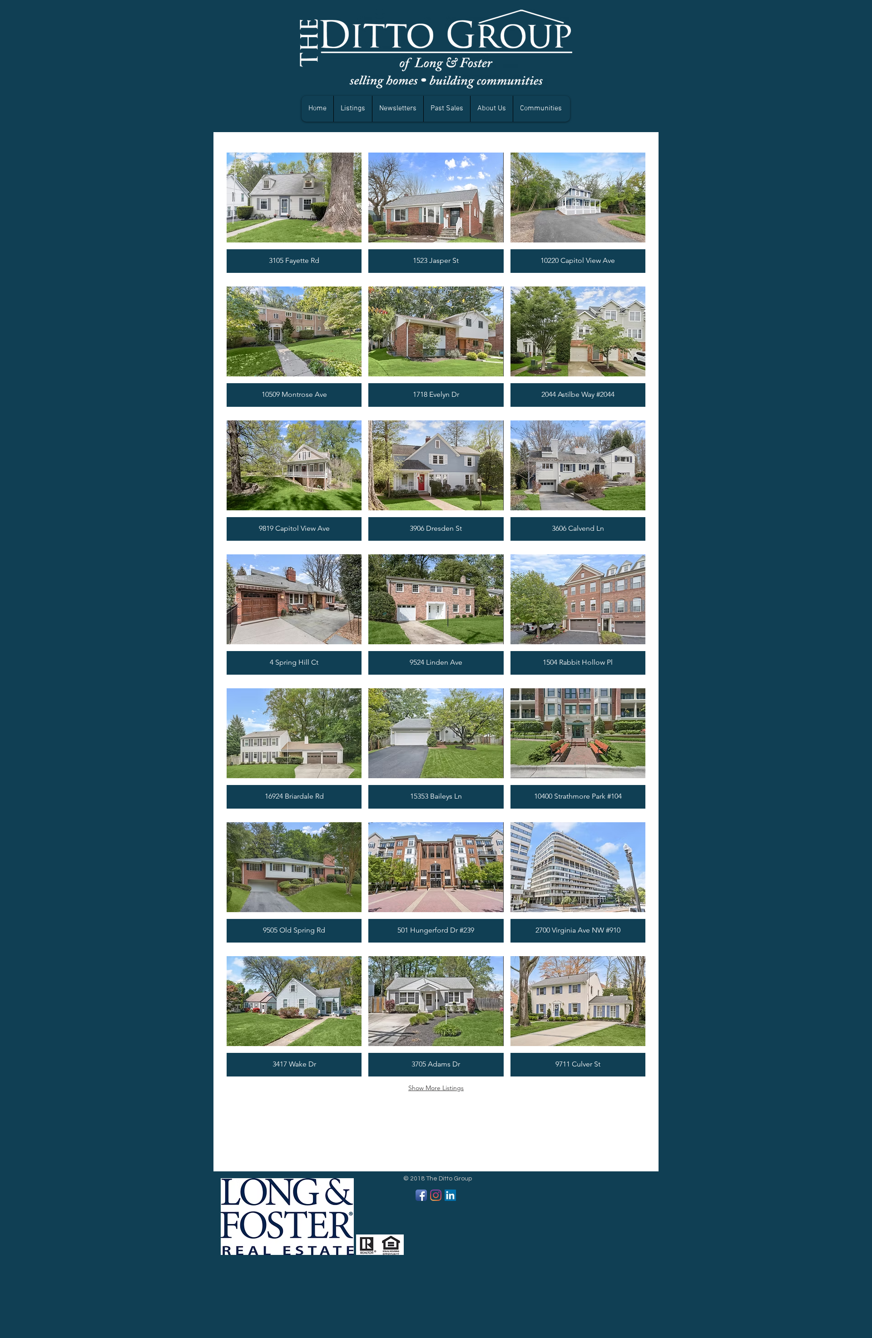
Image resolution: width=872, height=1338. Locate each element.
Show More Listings (436, 1088)
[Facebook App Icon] (421, 1195)
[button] (446, 109)
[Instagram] (435, 1195)
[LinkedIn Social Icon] (450, 1195)
